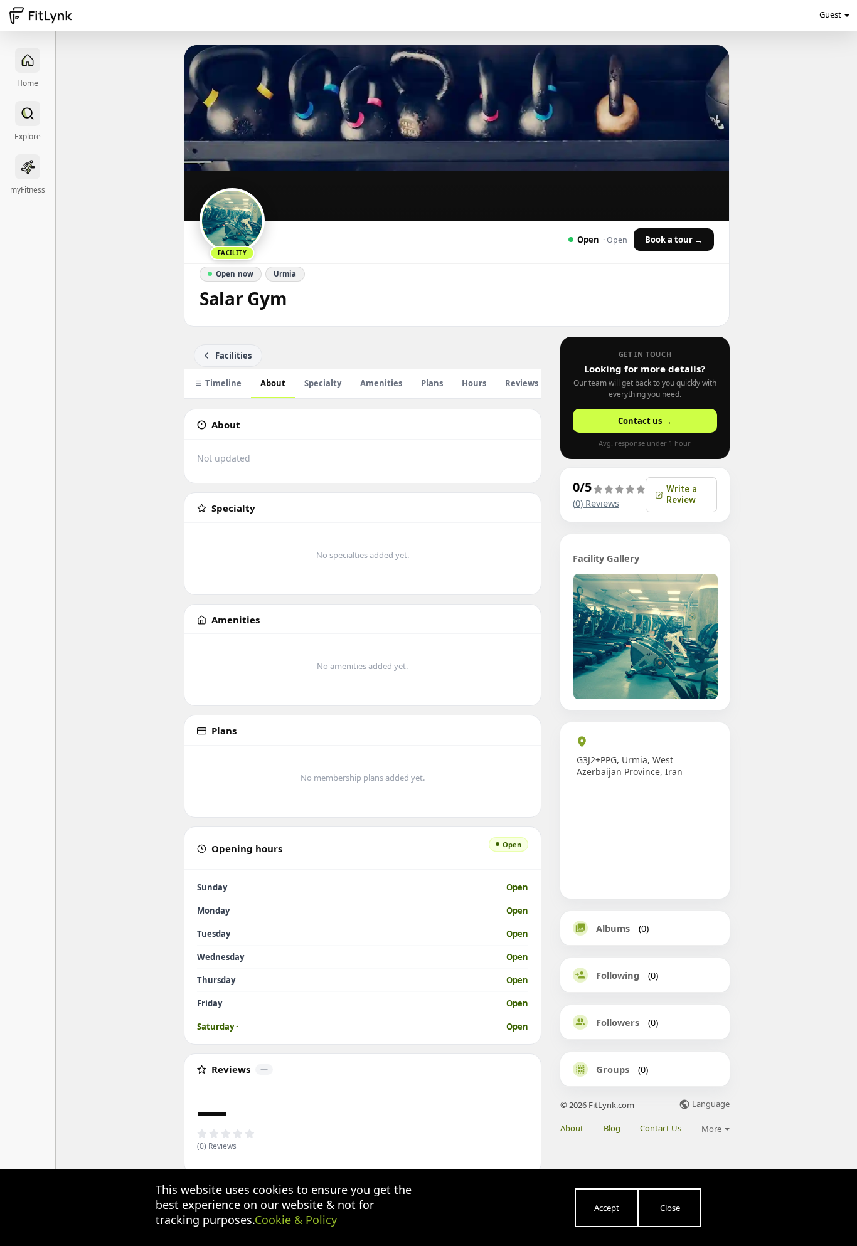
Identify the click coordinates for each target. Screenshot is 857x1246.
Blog (612, 1128)
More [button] (712, 1128)
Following (617, 975)
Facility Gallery (606, 558)
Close (670, 1207)
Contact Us (660, 1128)
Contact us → (645, 420)
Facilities (233, 355)
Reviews (528, 383)
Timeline (223, 383)
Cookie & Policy (296, 1219)
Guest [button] (830, 14)
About (272, 383)
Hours (474, 383)
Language (710, 1104)
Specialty (322, 383)
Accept (606, 1207)
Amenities (381, 383)
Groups (612, 1069)
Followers (617, 1022)
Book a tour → (674, 239)
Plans (432, 383)
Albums (613, 928)
